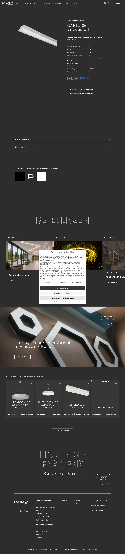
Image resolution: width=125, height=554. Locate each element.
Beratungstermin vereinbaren (100, 501)
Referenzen (77, 500)
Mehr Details (12, 414)
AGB (83, 549)
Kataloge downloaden (98, 506)
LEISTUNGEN (46, 3)
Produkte (65, 500)
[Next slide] (113, 254)
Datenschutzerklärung (75, 275)
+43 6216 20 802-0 (42, 513)
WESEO (95, 549)
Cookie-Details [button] (54, 301)
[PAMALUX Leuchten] (7, 3)
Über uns (64, 504)
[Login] (109, 3)
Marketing (78, 282)
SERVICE (66, 3)
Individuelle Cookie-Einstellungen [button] (63, 298)
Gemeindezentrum (19, 274)
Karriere (76, 504)
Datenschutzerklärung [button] (64, 301)
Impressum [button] (72, 301)
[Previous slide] (11, 254)
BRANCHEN (37, 3)
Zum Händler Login (96, 511)
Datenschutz (76, 549)
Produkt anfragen (26, 414)
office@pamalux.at (43, 520)
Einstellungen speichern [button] (62, 293)
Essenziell (48, 282)
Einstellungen (65, 277)
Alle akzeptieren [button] (62, 288)
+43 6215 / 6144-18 (42, 537)
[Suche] (105, 3)
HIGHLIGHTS (19, 3)
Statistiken (63, 282)
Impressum (67, 549)
